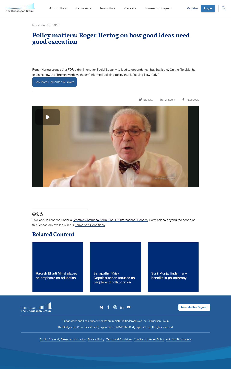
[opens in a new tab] (101, 307)
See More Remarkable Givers (54, 82)
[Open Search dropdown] (222, 8)
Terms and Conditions (90, 225)
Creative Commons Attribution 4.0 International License (110, 220)
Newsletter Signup (194, 307)
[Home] (20, 8)
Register (192, 8)
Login (208, 8)
